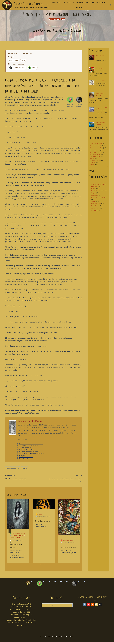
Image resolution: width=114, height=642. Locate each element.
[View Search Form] (110, 5)
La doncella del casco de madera (68, 547)
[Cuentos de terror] (74, 585)
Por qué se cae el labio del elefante (29, 451)
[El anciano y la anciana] (91, 57)
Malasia (13, 555)
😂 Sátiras (38, 514)
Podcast (100, 3)
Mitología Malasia (17, 557)
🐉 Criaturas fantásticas (17, 533)
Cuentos (56, 3)
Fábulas (92, 158)
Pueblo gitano (95, 208)
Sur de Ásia (94, 210)
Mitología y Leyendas (73, 3)
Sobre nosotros (86, 597)
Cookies (92, 601)
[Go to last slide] (10, 531)
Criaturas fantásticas (96, 143)
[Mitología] (86, 585)
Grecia (38, 527)
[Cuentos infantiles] (33, 585)
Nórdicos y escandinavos (98, 197)
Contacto (78, 7)
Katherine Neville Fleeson (57, 31)
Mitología (21, 555)
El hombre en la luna (25, 459)
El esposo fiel (23, 455)
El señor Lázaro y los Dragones (42, 521)
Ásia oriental (54, 19)
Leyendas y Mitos (95, 160)
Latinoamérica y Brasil (97, 190)
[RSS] (92, 604)
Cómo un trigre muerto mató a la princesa (31, 453)
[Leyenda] (80, 585)
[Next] (77, 531)
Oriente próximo (96, 203)
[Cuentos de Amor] (68, 585)
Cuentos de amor (95, 150)
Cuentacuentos (16, 551)
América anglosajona (97, 184)
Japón (74, 553)
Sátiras (34, 68)
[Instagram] (84, 604)
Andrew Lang (66, 550)
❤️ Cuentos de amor (67, 540)
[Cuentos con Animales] (62, 585)
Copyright (101, 597)
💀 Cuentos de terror (16, 535)
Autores (90, 3)
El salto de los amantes (26, 449)
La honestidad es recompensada (28, 445)
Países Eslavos (95, 206)
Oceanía (93, 201)
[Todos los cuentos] (27, 585)
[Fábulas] (45, 585)
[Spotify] (96, 604)
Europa (44, 527)
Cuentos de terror (19, 68)
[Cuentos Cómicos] (39, 585)
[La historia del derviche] (91, 95)
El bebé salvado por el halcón (17, 477)
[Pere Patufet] (91, 70)
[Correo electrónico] (100, 604)
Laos (63, 19)
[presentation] (18, 514)
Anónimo (38, 525)
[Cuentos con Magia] (51, 585)
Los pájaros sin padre (25, 447)
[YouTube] (88, 604)
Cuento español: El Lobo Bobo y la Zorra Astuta (65, 479)
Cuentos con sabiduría (96, 148)
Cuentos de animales (96, 152)
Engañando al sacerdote (26, 457)
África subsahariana (97, 182)
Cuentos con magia (95, 146)
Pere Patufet (99, 68)
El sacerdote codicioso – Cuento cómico (31, 444)
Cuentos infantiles (95, 156)
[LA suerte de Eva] (91, 82)
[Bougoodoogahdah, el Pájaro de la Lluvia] (91, 109)
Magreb (93, 193)
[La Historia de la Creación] (91, 124)
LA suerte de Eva (100, 80)
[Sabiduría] (57, 585)
